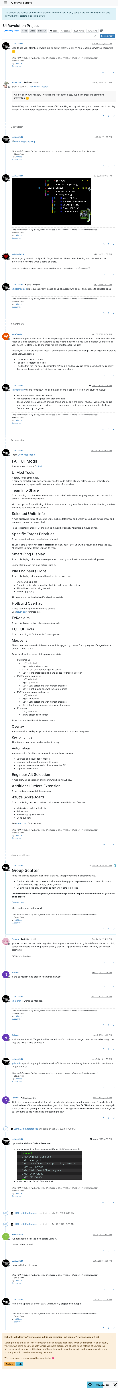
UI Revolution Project (37, 86)
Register (10, 1364)
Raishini (15, 972)
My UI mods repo (26, 454)
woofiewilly (17, 334)
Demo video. (18, 902)
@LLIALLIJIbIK (32, 82)
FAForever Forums (21, 2)
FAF (40, 466)
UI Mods (18, 63)
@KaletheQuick (33, 284)
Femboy (15, 939)
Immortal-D (17, 82)
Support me (17, 66)
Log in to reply (107, 36)
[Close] (112, 1337)
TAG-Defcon (17, 1234)
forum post (21, 611)
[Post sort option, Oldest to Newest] (94, 36)
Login (19, 1364)
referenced (32, 1128)
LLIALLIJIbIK (17, 44)
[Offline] (7, 45)
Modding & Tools (12, 31)
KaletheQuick (18, 254)
